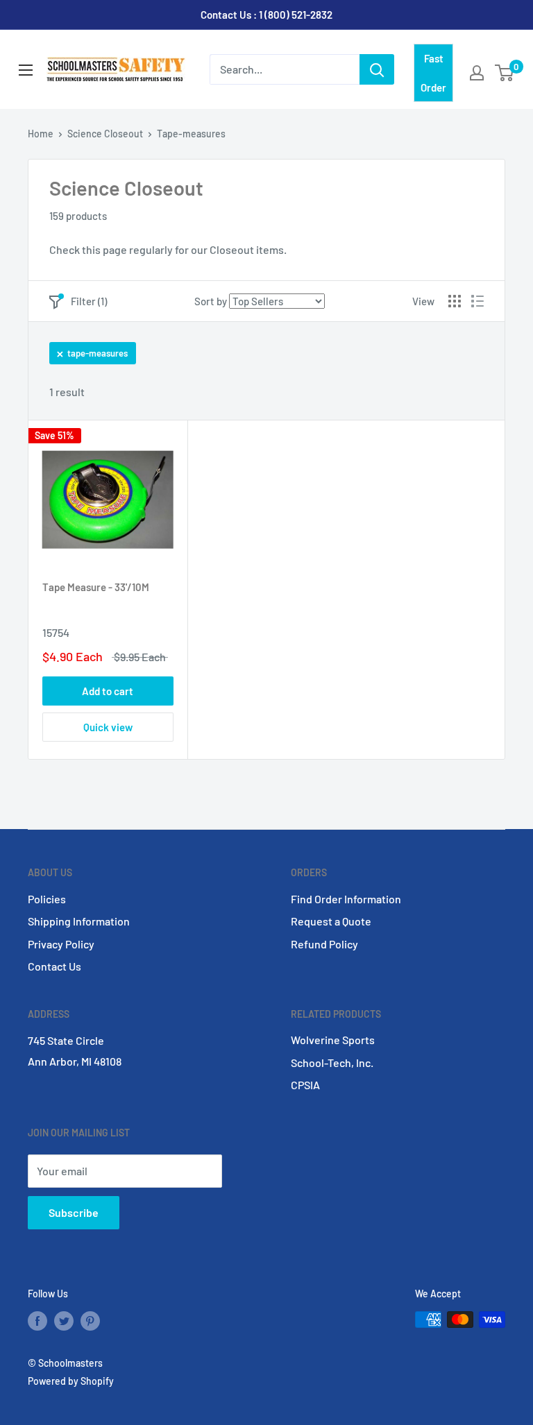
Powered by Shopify (71, 1381)
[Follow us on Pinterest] (90, 1321)
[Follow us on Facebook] (37, 1321)
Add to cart (107, 691)
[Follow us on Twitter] (64, 1321)
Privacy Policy (61, 943)
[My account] (477, 72)
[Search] (376, 69)
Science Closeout (105, 133)
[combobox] (284, 69)
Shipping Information (79, 921)
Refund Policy (324, 943)
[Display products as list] (477, 301)
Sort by (210, 301)
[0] (505, 73)
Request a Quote (331, 921)
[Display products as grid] (454, 301)
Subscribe (74, 1212)
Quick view (108, 727)
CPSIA (305, 1084)
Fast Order (433, 73)
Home (40, 133)
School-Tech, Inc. (332, 1062)
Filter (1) (89, 301)
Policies (47, 898)
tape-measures (97, 353)
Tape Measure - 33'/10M (95, 587)
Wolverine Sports (333, 1039)
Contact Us (54, 966)
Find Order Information (346, 898)
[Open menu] (26, 70)
